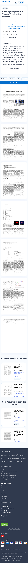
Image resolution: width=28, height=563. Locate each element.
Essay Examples (4, 485)
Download (15, 82)
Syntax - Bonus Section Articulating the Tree (18, 386)
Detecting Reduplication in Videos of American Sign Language (12, 14)
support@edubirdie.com (18, 461)
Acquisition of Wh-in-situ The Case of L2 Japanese (19, 412)
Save (25, 78)
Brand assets (4, 520)
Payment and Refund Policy (7, 560)
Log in (21, 2)
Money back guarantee (6, 502)
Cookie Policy (18, 560)
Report (4, 78)
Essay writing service (6, 469)
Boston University (14, 22)
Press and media (5, 518)
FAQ (2, 500)
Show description (14, 68)
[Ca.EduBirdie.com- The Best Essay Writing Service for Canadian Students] (2, 536)
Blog (2, 487)
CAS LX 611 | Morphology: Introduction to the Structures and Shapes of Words (16, 26)
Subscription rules (5, 558)
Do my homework (5, 479)
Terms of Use (11, 556)
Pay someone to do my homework (9, 471)
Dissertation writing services (7, 477)
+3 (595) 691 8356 (7, 511)
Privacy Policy (4, 556)
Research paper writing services (8, 475)
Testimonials (4, 498)
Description (6, 43)
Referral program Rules (16, 558)
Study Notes (4, 490)
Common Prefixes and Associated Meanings (18, 366)
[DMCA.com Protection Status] (14, 524)
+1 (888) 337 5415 (7, 512)
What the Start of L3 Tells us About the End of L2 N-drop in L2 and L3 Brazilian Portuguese (18, 433)
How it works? (4, 496)
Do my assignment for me (7, 473)
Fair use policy (19, 556)
